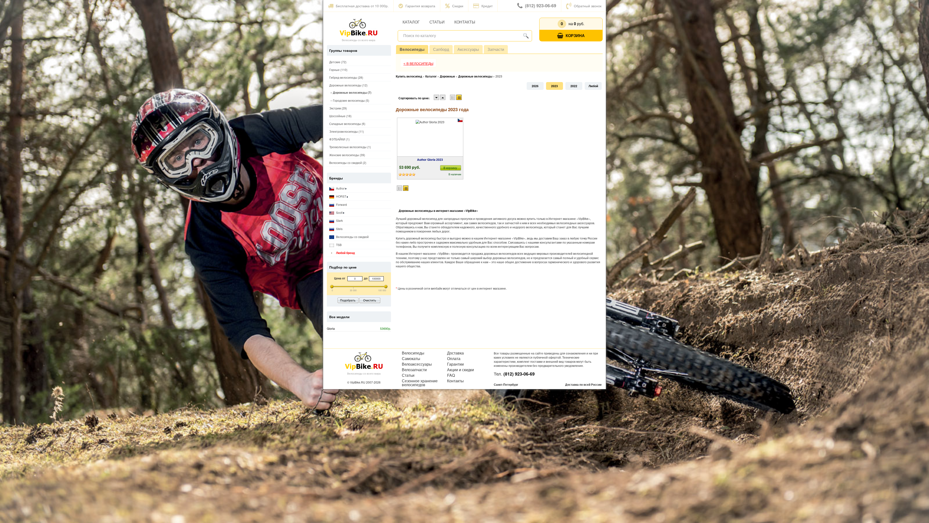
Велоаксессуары (417, 364)
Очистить (369, 300)
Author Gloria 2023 (430, 159)
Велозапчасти (414, 370)
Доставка (455, 353)
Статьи (437, 22)
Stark (339, 220)
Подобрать (347, 300)
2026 (535, 86)
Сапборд (441, 49)
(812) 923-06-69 (540, 5)
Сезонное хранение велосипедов (420, 383)
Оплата (453, 359)
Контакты (464, 22)
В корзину (450, 168)
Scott (339, 212)
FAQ (451, 375)
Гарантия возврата (420, 5)
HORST (341, 196)
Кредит (487, 5)
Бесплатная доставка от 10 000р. (362, 5)
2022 (573, 86)
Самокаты (411, 359)
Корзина (575, 35)
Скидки (457, 5)
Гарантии (455, 364)
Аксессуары (468, 49)
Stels (339, 229)
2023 (554, 86)
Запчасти (495, 49)
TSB (338, 245)
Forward (341, 204)
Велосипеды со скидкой (352, 237)
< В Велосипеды (418, 64)
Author (340, 188)
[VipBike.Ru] (358, 27)
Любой (593, 86)
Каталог (411, 22)
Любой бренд (345, 253)
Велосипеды (412, 49)
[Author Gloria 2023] (430, 137)
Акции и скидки (460, 370)
